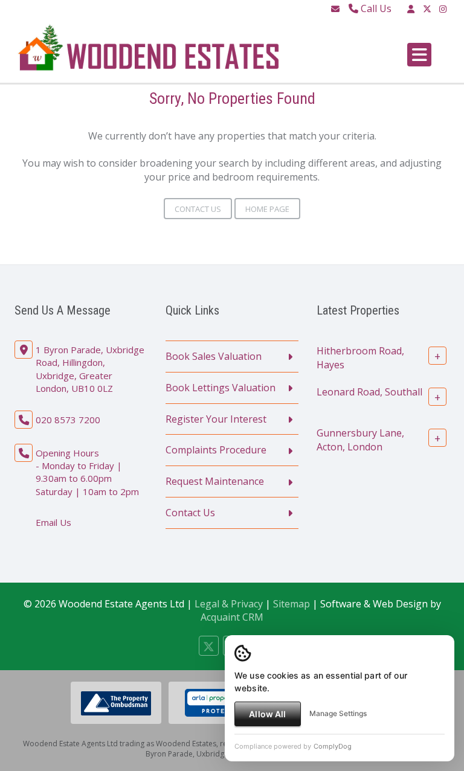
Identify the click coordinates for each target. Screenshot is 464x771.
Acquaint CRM (232, 617)
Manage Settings (338, 713)
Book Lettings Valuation (221, 387)
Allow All (267, 714)
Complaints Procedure (216, 449)
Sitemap (291, 603)
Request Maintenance (215, 481)
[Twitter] (427, 8)
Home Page (267, 208)
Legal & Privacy (229, 603)
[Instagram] (442, 8)
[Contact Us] (410, 8)
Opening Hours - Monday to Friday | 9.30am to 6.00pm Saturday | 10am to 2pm (87, 472)
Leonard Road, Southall (369, 391)
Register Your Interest (216, 419)
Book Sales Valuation (214, 356)
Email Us (53, 522)
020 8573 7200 (68, 420)
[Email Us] (335, 8)
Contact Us (198, 208)
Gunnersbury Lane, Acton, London (360, 439)
